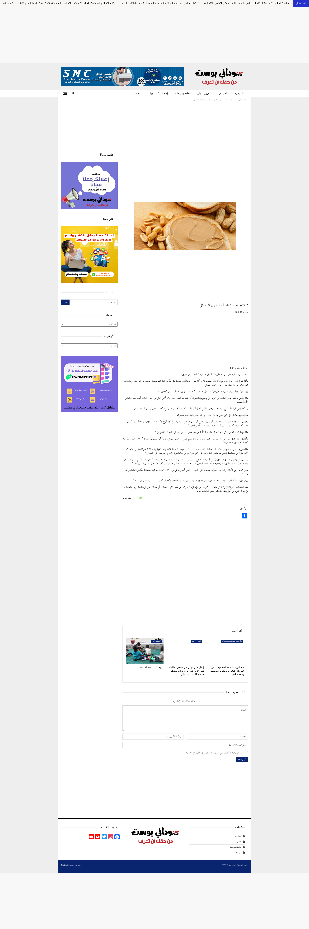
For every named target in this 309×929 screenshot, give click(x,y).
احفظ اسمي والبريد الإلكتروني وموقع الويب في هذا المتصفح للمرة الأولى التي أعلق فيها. (215, 753)
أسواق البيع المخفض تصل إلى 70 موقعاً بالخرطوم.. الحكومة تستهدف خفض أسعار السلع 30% (131, 3)
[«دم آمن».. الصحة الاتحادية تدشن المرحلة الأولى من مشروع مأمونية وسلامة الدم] (225, 651)
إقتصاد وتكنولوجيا (159, 93)
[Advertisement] (154, 34)
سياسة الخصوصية (235, 847)
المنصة (139, 93)
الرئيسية (239, 93)
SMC (63, 865)
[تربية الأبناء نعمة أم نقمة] (145, 651)
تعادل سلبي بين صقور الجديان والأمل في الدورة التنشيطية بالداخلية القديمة (223, 3)
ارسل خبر (237, 836)
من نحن (238, 853)
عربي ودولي (203, 93)
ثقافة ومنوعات (182, 93)
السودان (223, 93)
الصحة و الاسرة (196, 641)
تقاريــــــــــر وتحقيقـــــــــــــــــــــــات (232, 641)
